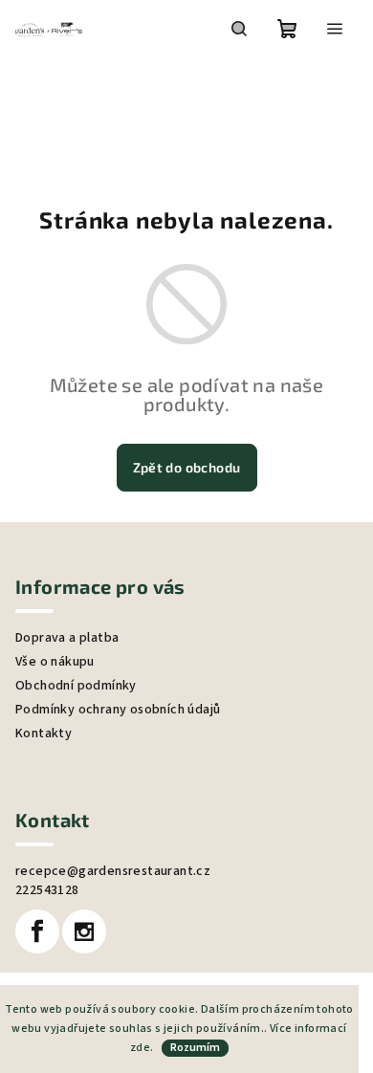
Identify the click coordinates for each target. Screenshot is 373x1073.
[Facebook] (37, 931)
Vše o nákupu (55, 661)
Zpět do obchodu (187, 467)
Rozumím (195, 1048)
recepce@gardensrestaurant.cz (112, 871)
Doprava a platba (67, 637)
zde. (142, 1048)
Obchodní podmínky (76, 685)
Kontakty (43, 733)
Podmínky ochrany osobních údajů (117, 709)
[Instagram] (84, 931)
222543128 (47, 890)
